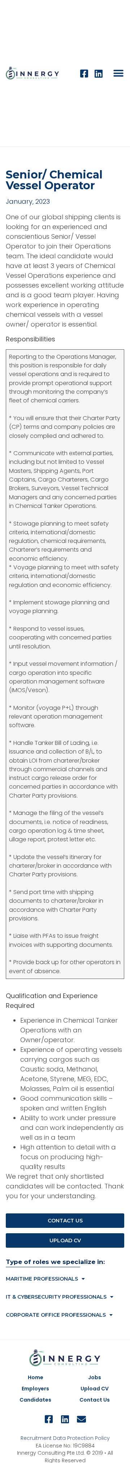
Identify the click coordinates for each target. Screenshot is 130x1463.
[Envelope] (81, 1419)
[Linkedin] (98, 73)
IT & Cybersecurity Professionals (56, 1297)
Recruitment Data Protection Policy (65, 1438)
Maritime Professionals (42, 1279)
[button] (118, 73)
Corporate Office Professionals (56, 1315)
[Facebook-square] (83, 73)
